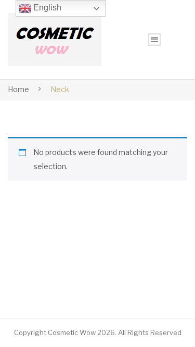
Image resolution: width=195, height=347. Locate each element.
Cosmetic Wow (72, 332)
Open (154, 39)
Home (18, 89)
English (46, 7)
